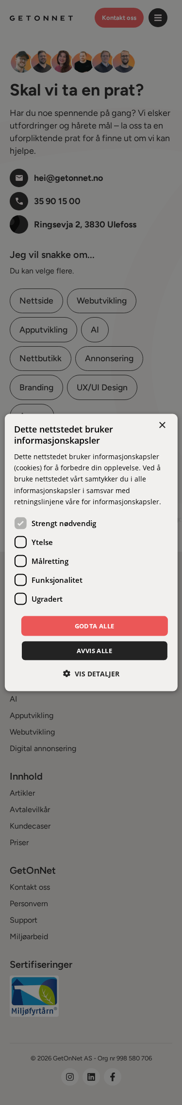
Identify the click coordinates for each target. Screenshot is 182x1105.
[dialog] (90, 552)
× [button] (161, 425)
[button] (91, 673)
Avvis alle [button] (94, 650)
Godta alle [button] (95, 625)
